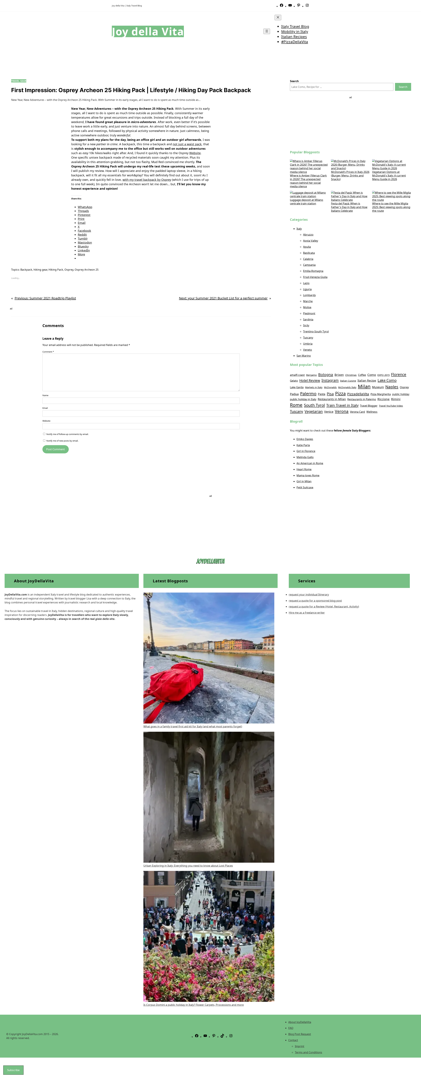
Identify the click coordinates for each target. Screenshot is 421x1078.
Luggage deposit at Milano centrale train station (306, 201)
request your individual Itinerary (309, 594)
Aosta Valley (310, 240)
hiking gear (40, 269)
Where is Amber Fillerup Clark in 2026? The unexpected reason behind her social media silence (308, 181)
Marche (308, 301)
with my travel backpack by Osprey (147, 180)
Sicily (306, 325)
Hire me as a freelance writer (307, 612)
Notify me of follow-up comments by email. (67, 434)
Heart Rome (304, 469)
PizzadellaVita (358, 394)
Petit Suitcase (305, 487)
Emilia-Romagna (313, 271)
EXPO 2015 (383, 375)
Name (45, 395)
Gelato (294, 380)
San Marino (304, 355)
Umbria (307, 343)
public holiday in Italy (303, 399)
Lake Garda (297, 387)
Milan (364, 386)
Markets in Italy (313, 387)
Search (403, 87)
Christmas (351, 375)
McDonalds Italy (347, 387)
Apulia (307, 247)
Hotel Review (309, 380)
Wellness (371, 412)
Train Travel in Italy (342, 405)
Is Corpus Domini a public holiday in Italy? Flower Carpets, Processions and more (193, 1005)
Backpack (26, 269)
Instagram (330, 380)
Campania (309, 265)
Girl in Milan (304, 481)
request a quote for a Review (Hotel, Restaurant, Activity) (324, 606)
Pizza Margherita (381, 394)
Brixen (339, 375)
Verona (341, 411)
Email (45, 407)
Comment (48, 351)
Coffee (362, 375)
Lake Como (387, 380)
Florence (398, 374)
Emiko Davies (305, 439)
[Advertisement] (350, 122)
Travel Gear (18, 80)
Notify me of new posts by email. (62, 440)
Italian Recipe (367, 380)
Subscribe (13, 1070)
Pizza (340, 393)
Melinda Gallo (305, 457)
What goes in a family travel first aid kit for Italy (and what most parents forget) (192, 726)
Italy (299, 228)
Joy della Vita (148, 31)
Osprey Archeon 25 (87, 269)
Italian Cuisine (348, 380)
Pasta (321, 394)
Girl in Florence (306, 451)
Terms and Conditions (308, 1052)
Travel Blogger (368, 405)
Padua (294, 394)
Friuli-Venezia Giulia (315, 277)
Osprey (68, 269)
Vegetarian (314, 411)
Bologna (325, 374)
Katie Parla (303, 445)
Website (195, 153)
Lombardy (309, 295)
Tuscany (308, 337)
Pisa (330, 393)
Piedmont (309, 313)
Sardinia (308, 319)
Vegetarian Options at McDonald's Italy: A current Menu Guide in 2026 (389, 175)
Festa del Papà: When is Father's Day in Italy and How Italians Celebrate (349, 207)
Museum (378, 387)
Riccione (383, 399)
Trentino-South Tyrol (316, 331)
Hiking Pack (56, 269)
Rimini (395, 399)
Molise (307, 307)
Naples (391, 386)
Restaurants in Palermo (361, 399)
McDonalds (330, 387)
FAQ (290, 1028)
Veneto (307, 350)
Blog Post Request (299, 1034)
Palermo (308, 393)
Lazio (306, 283)
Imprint (299, 1046)
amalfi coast (297, 375)
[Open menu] (266, 31)
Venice (328, 412)
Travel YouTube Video (391, 405)
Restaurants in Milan (332, 399)
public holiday (400, 394)
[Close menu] (278, 17)
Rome (296, 405)
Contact (293, 1040)
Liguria (307, 289)
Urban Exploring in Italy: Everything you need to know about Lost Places (188, 865)
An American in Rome (310, 463)
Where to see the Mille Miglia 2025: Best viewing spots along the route (391, 207)
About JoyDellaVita (299, 1022)
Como (371, 375)
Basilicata (309, 253)
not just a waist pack (187, 144)
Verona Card (357, 412)
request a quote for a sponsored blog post (315, 600)
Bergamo (311, 375)
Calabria (308, 259)
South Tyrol (314, 405)
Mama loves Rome (308, 475)
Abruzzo (308, 234)
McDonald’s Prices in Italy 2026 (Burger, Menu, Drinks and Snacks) (350, 175)
